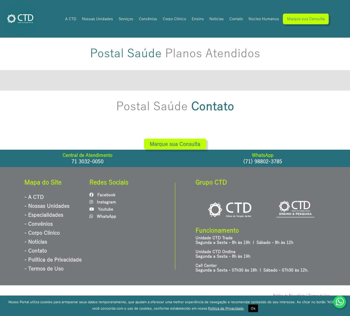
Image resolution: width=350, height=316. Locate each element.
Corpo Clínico (174, 19)
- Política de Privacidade (53, 260)
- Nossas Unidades (46, 206)
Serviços (126, 19)
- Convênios (38, 224)
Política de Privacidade (226, 308)
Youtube (105, 209)
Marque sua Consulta (306, 19)
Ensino (198, 19)
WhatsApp (106, 216)
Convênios (148, 19)
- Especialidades (43, 215)
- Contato (35, 251)
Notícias (216, 19)
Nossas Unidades (97, 19)
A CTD (70, 19)
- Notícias (35, 242)
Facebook (105, 195)
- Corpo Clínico (42, 233)
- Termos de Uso (44, 268)
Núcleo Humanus (264, 19)
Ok (253, 308)
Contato (236, 19)
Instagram (106, 202)
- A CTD (34, 197)
